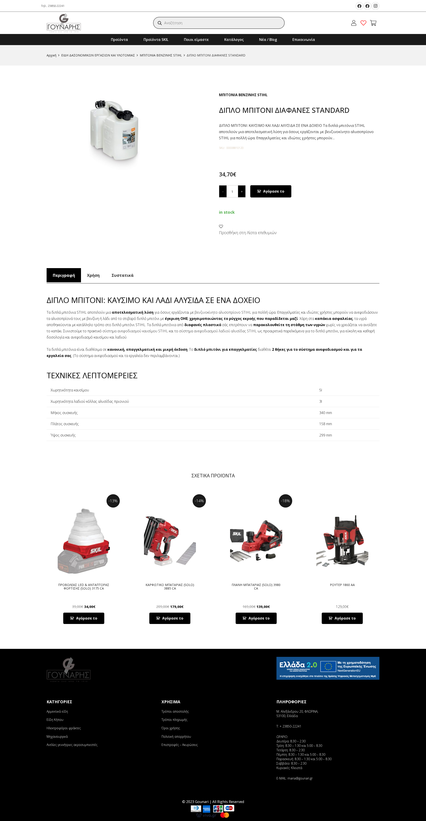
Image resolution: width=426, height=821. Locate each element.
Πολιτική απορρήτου (176, 736)
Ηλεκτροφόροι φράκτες (64, 728)
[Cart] (373, 23)
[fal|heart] (365, 23)
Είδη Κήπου (55, 719)
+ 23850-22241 (290, 726)
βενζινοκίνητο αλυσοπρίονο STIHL (223, 312)
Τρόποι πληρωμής (174, 719)
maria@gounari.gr (300, 778)
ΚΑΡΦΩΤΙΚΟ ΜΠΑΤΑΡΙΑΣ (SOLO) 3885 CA (170, 587)
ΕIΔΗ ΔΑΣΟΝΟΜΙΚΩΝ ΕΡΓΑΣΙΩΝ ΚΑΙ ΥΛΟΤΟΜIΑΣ (98, 55)
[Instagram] (375, 6)
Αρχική (51, 55)
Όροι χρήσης (171, 728)
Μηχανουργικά (57, 736)
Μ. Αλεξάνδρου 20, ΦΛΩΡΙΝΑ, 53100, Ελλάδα (297, 713)
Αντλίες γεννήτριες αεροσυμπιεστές (72, 745)
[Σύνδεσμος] (64, 23)
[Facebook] (359, 6)
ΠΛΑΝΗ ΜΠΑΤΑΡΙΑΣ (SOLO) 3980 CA (256, 587)
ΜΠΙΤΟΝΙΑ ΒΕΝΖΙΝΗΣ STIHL (161, 55)
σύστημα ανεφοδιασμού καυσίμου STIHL (135, 331)
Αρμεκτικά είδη (57, 711)
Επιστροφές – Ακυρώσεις (180, 745)
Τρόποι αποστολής (175, 711)
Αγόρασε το (273, 191)
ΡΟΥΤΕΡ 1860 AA (342, 585)
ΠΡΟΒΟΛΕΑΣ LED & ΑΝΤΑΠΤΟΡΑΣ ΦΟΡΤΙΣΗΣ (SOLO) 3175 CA (83, 587)
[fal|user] (355, 23)
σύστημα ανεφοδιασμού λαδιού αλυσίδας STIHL (218, 331)
